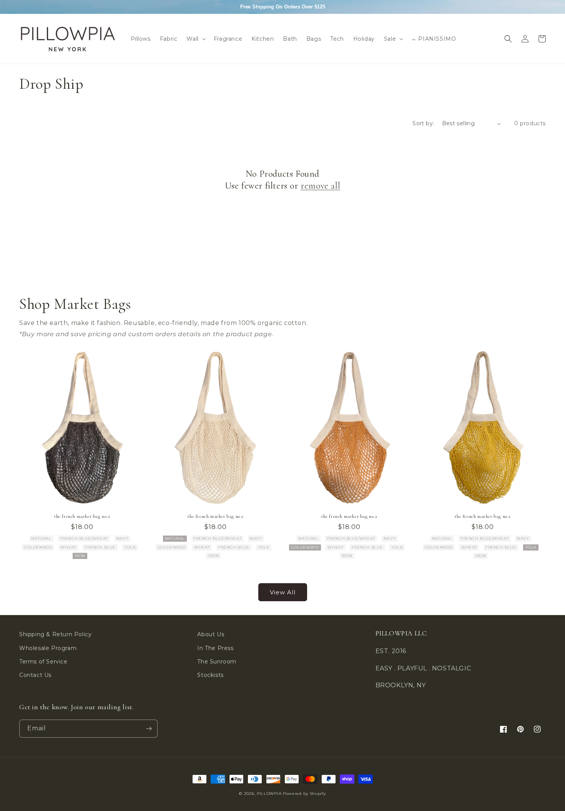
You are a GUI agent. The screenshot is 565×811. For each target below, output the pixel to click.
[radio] (41, 539)
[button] (195, 39)
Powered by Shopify (304, 793)
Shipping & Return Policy (55, 634)
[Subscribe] (148, 729)
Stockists (210, 675)
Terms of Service (43, 661)
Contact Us (35, 675)
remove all (320, 185)
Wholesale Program (47, 648)
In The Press (215, 648)
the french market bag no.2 (82, 516)
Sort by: (423, 123)
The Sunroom (216, 661)
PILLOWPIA (269, 793)
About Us (210, 634)
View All (283, 592)
